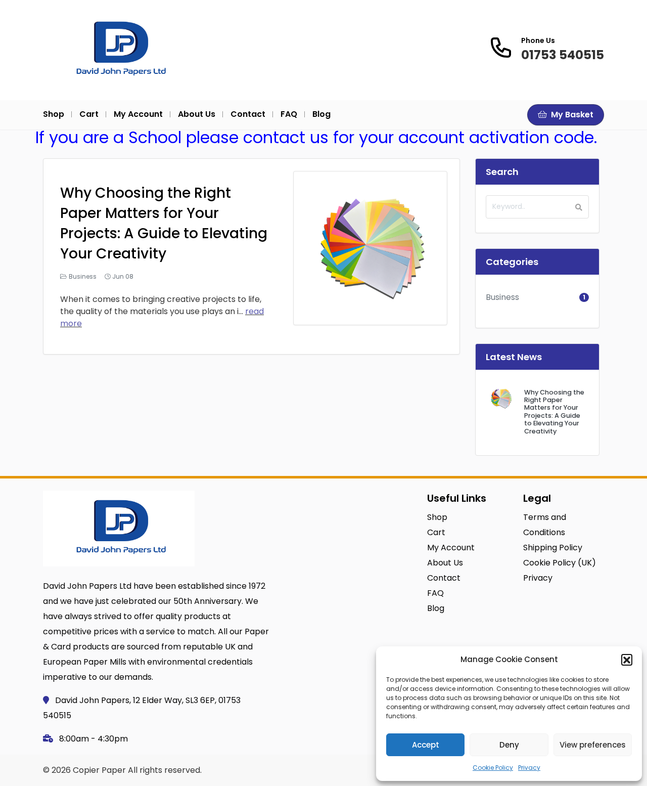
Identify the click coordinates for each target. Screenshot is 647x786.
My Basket (571, 114)
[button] (627, 659)
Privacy (529, 767)
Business (83, 276)
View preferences (593, 744)
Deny (509, 744)
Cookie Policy (493, 767)
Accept (425, 744)
